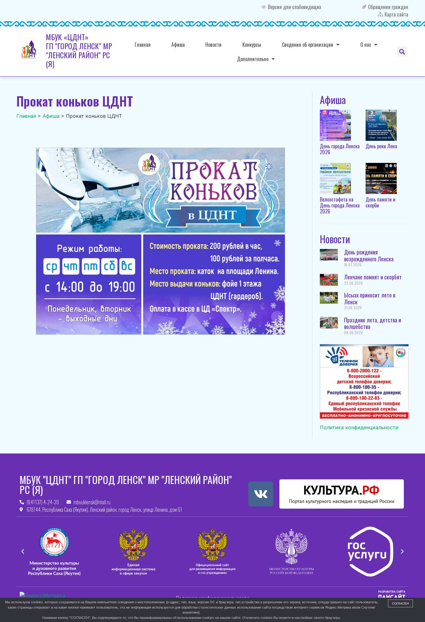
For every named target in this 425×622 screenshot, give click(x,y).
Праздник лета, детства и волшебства (372, 323)
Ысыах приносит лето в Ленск (369, 298)
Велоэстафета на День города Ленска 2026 (340, 205)
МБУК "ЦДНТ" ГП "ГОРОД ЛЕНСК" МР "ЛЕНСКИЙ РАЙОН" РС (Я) (126, 484)
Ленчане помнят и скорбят (373, 277)
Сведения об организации (307, 44)
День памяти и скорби (380, 202)
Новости (213, 44)
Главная (143, 44)
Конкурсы (251, 44)
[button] (402, 51)
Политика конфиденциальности (359, 427)
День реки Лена (381, 146)
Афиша (178, 44)
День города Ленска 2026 (340, 149)
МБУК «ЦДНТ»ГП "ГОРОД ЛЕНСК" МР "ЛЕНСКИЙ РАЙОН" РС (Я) (79, 50)
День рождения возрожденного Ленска (369, 255)
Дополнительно (253, 59)
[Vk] (260, 494)
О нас (365, 44)
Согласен (400, 603)
